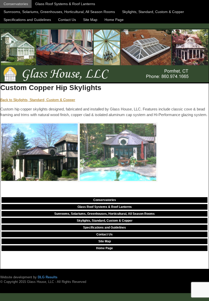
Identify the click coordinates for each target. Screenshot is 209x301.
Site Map (90, 20)
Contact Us (67, 20)
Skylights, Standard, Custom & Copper (153, 12)
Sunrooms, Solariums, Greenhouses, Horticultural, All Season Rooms (59, 12)
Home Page (114, 20)
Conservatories (16, 4)
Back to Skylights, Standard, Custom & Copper (37, 100)
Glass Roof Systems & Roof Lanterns (65, 4)
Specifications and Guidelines (27, 20)
